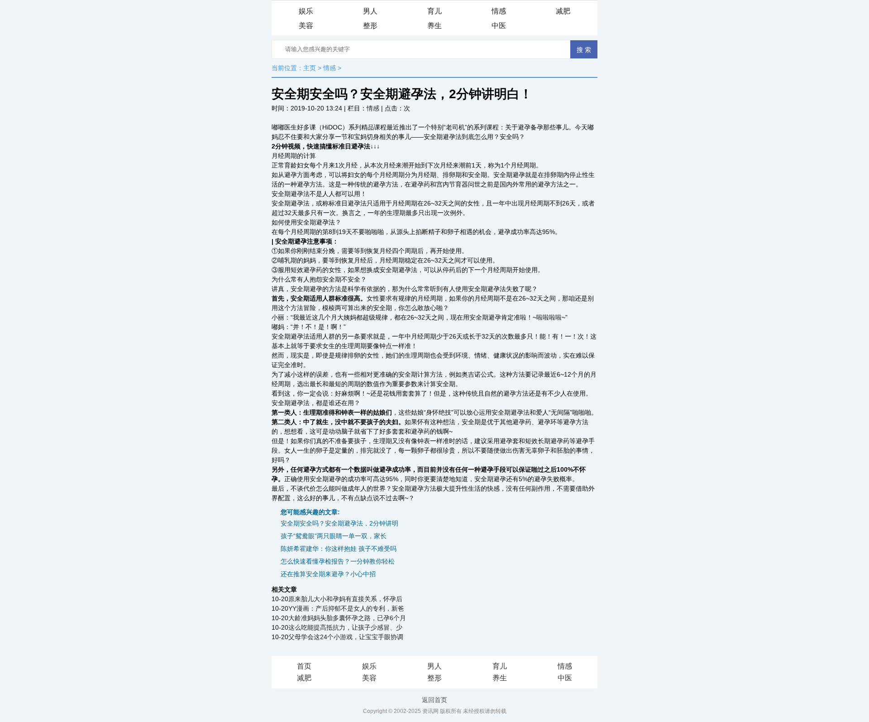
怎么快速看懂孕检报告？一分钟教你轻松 (338, 561)
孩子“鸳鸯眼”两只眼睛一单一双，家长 (334, 536)
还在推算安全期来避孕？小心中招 (328, 574)
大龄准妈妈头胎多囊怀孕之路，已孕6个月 (347, 618)
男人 (370, 11)
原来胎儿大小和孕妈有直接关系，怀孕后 (345, 598)
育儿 (434, 11)
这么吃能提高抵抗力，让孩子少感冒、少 (345, 627)
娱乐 (306, 11)
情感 (499, 11)
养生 (434, 25)
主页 (309, 68)
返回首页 (434, 699)
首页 (304, 666)
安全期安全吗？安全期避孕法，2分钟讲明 (339, 523)
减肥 (563, 11)
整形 (370, 25)
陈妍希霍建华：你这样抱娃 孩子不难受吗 (338, 548)
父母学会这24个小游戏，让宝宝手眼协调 (345, 637)
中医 (499, 25)
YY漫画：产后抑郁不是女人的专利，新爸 (346, 608)
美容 (306, 25)
